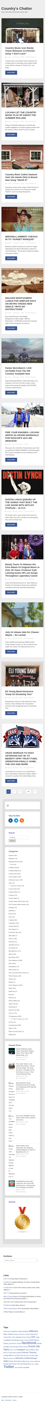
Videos (11, 1028)
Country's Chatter (16, 8)
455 (28, 791)
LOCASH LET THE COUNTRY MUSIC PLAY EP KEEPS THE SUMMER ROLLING (20, 115)
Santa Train (12, 1004)
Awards (11, 855)
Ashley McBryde (23, 1331)
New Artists (12, 957)
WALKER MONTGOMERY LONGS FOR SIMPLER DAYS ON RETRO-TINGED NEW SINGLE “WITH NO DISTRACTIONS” (20, 304)
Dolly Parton (34, 1340)
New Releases (31, 57)
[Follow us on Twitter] (16, 820)
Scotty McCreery (10, 1364)
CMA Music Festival (16, 885)
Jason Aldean (30, 1350)
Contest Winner (13, 892)
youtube (26, 1367)
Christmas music (14, 880)
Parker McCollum (15, 1361)
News (27, 444)
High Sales (12, 935)
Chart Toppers (13, 877)
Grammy (25, 1346)
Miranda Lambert (23, 1358)
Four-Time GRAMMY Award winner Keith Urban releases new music (26, 1118)
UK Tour (11, 1022)
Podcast (11, 979)
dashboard (8, 1400)
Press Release (13, 985)
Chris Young (26, 1337)
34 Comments (22, 1124)
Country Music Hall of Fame (17, 901)
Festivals (11, 920)
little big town (24, 1355)
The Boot (7, 1305)
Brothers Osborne (19, 1334)
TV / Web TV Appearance (17, 1019)
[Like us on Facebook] (10, 820)
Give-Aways (12, 929)
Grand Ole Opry (13, 932)
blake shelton (8, 1334)
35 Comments (22, 1078)
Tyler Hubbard (18, 1367)
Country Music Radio (11, 1287)
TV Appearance (13, 1016)
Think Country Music (10, 1308)
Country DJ (7, 1282)
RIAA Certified (13, 1000)
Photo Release (13, 976)
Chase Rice (8, 1337)
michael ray (11, 1358)
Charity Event (29, 767)
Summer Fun (12, 1010)
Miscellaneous (13, 951)
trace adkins (35, 1364)
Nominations (12, 966)
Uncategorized (13, 1025)
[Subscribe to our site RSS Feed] (22, 820)
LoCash (31, 1355)
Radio (10, 988)
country (9, 57)
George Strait (13, 926)
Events (11, 913)
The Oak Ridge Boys (24, 1364)
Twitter (9, 1367)
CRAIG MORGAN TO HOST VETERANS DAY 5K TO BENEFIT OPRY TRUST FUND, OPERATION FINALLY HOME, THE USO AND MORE (21, 758)
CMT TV (6, 1279)
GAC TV (6, 1293)
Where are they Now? (15, 1031)
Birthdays (11, 858)
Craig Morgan (15, 1340)
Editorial (11, 910)
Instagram (21, 1349)
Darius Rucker (24, 1340)
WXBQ (11, 1034)
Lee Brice (17, 1355)
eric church (17, 1343)
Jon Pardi (9, 1352)
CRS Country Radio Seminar (17, 904)
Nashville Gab (8, 1302)
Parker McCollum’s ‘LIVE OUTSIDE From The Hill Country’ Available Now (18, 371)
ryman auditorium (35, 1361)
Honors (11, 938)
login (2, 1400)
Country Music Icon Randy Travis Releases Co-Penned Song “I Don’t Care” (20, 51)
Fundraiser (12, 923)
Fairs (10, 917)
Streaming (12, 1007)
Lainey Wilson (9, 1355)
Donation (11, 907)
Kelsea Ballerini (17, 1352)
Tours (10, 1013)
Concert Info (12, 889)
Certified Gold (13, 867)
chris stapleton (17, 1337)
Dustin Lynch (8, 1343)
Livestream (12, 948)
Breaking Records (14, 861)
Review (11, 997)
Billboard (33, 1331)
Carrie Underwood (31, 1334)
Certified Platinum (14, 870)
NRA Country (13, 969)
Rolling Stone (25, 1361)
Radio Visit (12, 991)
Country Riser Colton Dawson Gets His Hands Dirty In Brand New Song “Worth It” (21, 177)
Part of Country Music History (18, 972)
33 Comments (22, 1191)
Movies (11, 954)
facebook (29, 1343)
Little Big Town (13, 945)
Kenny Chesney (29, 1352)
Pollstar (11, 982)
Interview (11, 941)
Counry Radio (13, 898)
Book (12, 864)
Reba (10, 994)
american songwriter (10, 1331)
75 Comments (22, 1059)
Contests (11, 895)
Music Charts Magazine (12, 1296)
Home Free (12, 1350)
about (14, 1400)
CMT (10, 883)
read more (11, 72)
